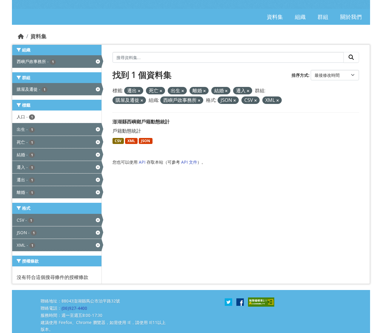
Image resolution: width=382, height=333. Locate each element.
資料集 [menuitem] (275, 16)
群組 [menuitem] (323, 16)
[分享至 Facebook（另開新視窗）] (240, 301)
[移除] (139, 91)
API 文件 (189, 162)
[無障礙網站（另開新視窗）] (261, 301)
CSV (118, 140)
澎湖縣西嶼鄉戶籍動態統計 (141, 121)
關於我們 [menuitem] (351, 16)
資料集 (38, 36)
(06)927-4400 (74, 308)
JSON (145, 140)
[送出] (351, 57)
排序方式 (300, 75)
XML (131, 140)
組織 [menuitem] (300, 16)
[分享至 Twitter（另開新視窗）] (228, 301)
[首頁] (21, 36)
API (142, 162)
